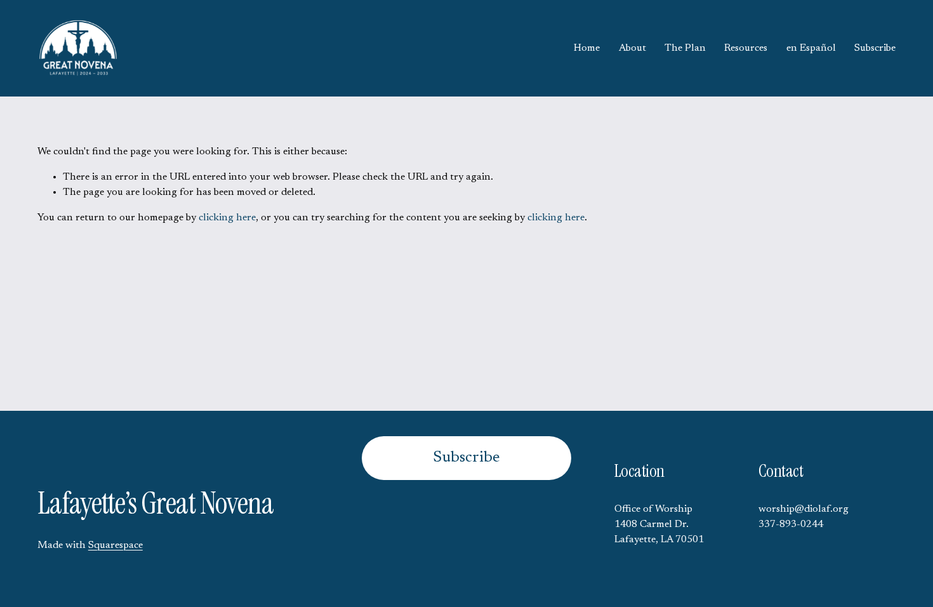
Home (587, 48)
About (632, 48)
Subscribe (875, 48)
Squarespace (115, 545)
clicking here (227, 218)
